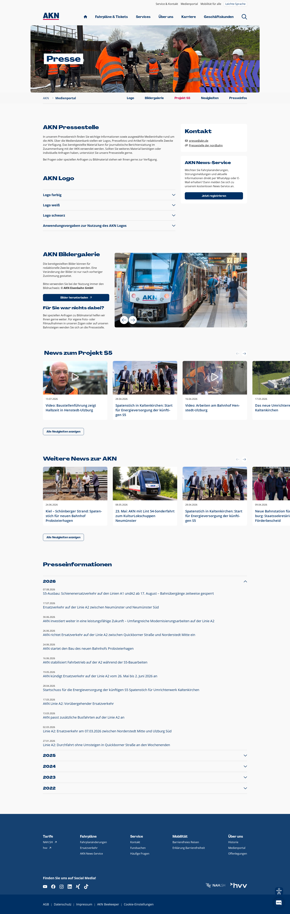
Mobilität (180, 836)
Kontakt (135, 842)
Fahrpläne (88, 836)
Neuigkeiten (210, 98)
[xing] (78, 886)
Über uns (166, 17)
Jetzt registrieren (214, 196)
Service (136, 836)
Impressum (84, 904)
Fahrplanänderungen (93, 842)
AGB (46, 904)
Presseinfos (238, 98)
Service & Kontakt (167, 4)
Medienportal (189, 4)
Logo (130, 98)
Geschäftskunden (219, 17)
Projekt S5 (182, 98)
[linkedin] (70, 886)
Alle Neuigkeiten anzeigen (63, 431)
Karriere (188, 17)
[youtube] (45, 886)
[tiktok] (86, 886)
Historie (233, 842)
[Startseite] (51, 17)
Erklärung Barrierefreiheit (189, 848)
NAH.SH (48, 842)
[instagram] (61, 886)
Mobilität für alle (211, 4)
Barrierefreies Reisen (186, 842)
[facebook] (53, 886)
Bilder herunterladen (74, 297)
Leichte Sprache (235, 4)
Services (143, 17)
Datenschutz (62, 904)
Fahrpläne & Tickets (111, 17)
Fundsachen (138, 848)
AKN (46, 98)
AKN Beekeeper (108, 904)
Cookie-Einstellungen (139, 904)
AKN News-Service (91, 853)
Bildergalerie (154, 98)
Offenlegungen (237, 853)
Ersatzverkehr (89, 848)
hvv (45, 848)
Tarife (48, 836)
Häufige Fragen (139, 853)
